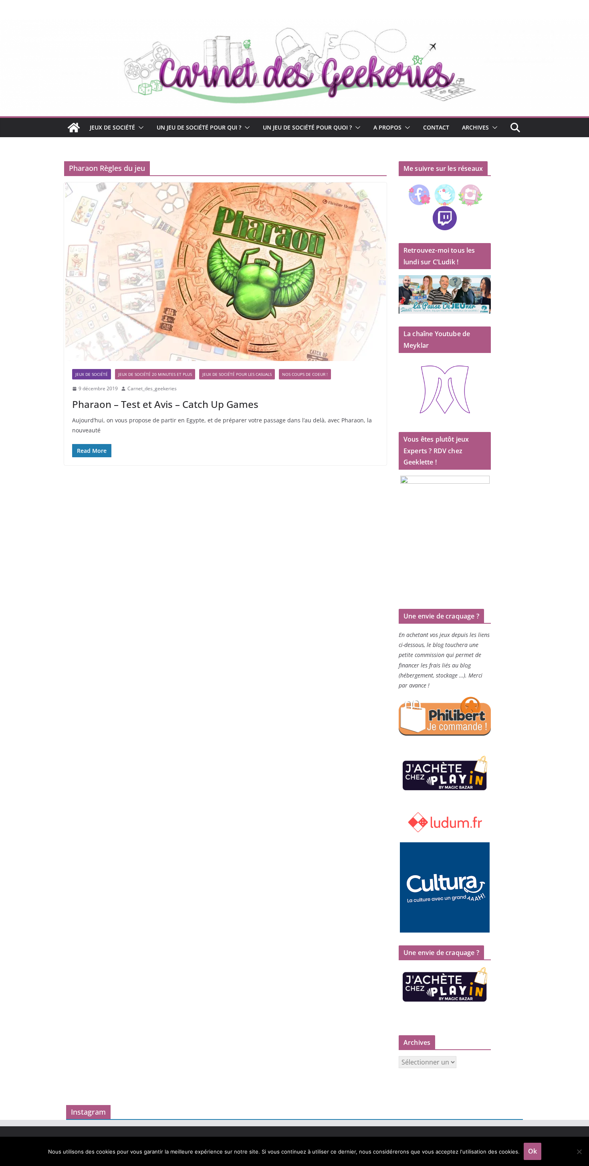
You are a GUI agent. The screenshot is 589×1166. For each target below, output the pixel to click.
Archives (475, 127)
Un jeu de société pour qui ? (199, 127)
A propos (387, 127)
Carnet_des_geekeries (152, 388)
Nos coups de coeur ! (305, 374)
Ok (532, 1151)
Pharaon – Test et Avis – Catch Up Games (165, 404)
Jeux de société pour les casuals (237, 374)
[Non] (579, 1152)
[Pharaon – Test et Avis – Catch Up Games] (225, 272)
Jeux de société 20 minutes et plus (155, 374)
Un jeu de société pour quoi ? (307, 127)
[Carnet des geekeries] (294, 24)
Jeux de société (112, 127)
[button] (139, 127)
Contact (436, 127)
